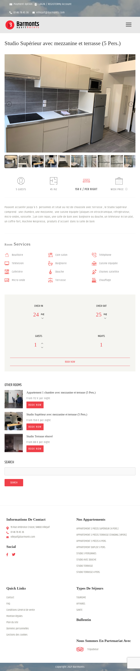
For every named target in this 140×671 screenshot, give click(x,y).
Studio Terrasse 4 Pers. (88, 572)
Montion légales (14, 616)
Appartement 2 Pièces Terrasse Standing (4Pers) (101, 535)
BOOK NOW (35, 405)
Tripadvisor (93, 649)
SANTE (79, 610)
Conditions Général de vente (20, 610)
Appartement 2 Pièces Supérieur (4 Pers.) (97, 528)
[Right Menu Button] (129, 26)
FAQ (8, 603)
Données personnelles (17, 628)
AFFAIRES (80, 603)
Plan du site (12, 622)
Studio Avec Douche (86, 559)
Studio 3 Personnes (86, 553)
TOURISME (81, 597)
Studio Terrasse (84, 566)
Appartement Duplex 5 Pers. (91, 547)
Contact (10, 597)
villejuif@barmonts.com (50, 12)
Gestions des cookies (17, 634)
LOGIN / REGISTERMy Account (54, 4)
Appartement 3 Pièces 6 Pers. (91, 541)
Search (9, 462)
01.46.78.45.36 (21, 12)
